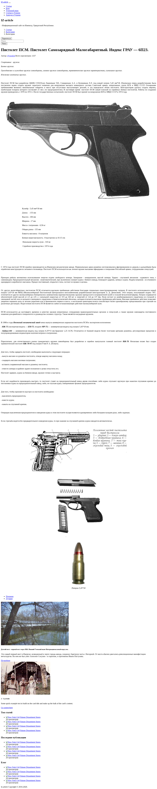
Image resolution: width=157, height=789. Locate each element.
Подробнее (5, 660)
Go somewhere (7, 708)
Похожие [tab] (9, 596)
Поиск (4, 44)
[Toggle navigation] (10, 2)
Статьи (9, 6)
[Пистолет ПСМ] (78, 538)
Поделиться (6, 38)
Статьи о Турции (13, 13)
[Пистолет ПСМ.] (78, 200)
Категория (10, 32)
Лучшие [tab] (9, 599)
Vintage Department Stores (30, 717)
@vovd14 (11, 56)
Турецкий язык (12, 11)
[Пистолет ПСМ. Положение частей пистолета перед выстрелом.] (78, 474)
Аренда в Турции (13, 15)
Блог (8, 8)
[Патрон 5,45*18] (78, 584)
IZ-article (4, 2)
